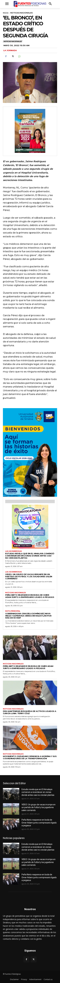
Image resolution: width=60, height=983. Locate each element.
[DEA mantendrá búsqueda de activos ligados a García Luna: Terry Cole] (30, 693)
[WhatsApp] (19, 56)
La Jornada (10, 50)
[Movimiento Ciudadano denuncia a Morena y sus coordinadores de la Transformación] (30, 738)
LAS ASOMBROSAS (13, 551)
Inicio (5, 13)
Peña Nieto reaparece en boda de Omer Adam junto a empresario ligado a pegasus (29, 596)
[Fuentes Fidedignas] (30, 4)
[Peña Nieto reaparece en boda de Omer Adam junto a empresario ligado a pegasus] (30, 647)
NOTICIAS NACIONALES (21, 13)
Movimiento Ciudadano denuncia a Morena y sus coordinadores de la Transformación (30, 757)
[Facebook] (6, 56)
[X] (12, 56)
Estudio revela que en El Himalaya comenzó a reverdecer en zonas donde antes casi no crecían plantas (29, 555)
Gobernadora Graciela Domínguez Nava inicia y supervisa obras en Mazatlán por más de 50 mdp (28, 615)
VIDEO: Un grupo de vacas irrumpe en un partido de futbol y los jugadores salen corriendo (28, 576)
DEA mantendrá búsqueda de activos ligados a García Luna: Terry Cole (29, 712)
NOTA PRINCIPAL (12, 611)
